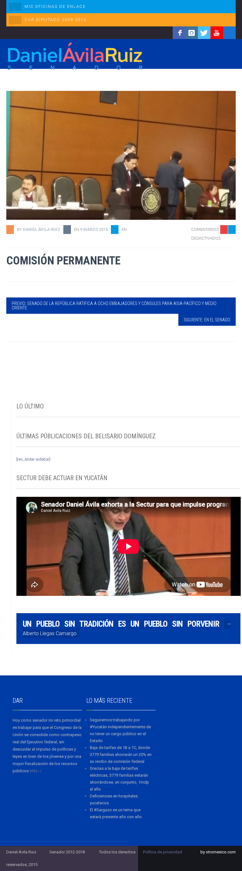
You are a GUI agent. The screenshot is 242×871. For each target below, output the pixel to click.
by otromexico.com (218, 852)
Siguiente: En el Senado (207, 319)
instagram (191, 32)
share (227, 245)
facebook (179, 32)
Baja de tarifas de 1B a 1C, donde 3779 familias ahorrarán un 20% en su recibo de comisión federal (121, 754)
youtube (216, 32)
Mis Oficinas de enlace (55, 6)
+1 (231, 264)
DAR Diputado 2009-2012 (55, 19)
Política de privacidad (162, 852)
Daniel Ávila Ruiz (41, 229)
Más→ (36, 770)
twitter (204, 32)
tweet (227, 255)
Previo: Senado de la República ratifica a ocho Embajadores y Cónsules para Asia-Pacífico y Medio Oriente (114, 305)
